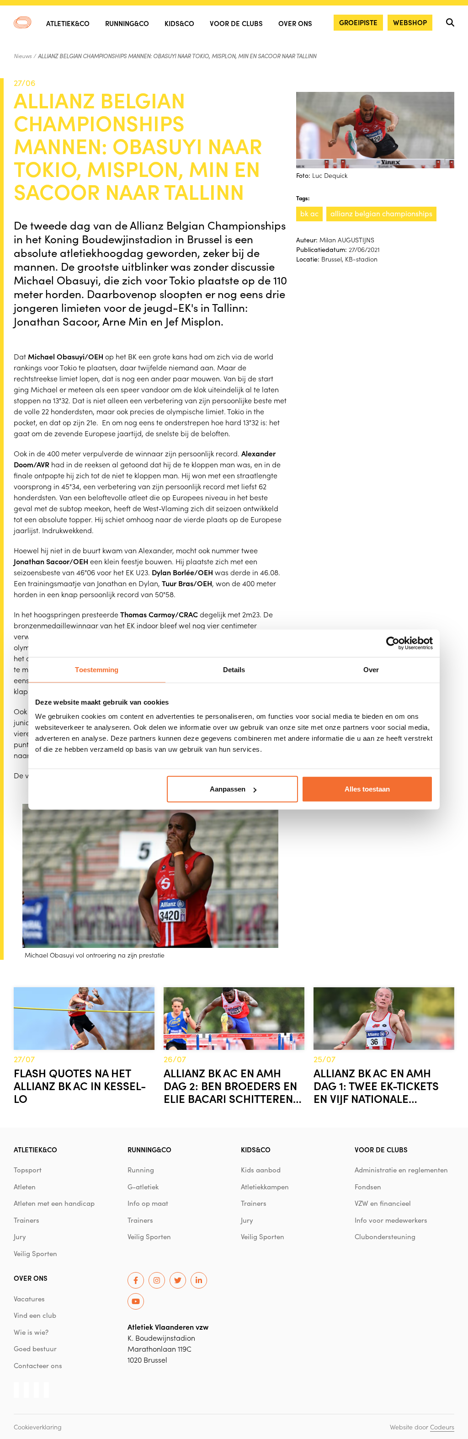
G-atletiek (143, 1186)
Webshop (410, 22)
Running (141, 1169)
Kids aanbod (261, 1169)
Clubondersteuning (385, 1236)
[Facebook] (136, 1280)
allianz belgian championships (381, 213)
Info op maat (148, 1203)
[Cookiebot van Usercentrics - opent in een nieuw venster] (393, 643)
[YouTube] (136, 1301)
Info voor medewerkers (391, 1220)
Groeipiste (358, 22)
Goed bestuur (35, 1348)
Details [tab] (234, 669)
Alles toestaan (367, 789)
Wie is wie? (31, 1332)
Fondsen (368, 1186)
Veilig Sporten (35, 1253)
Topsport (28, 1169)
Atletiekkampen (265, 1186)
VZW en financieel (383, 1203)
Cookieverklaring (38, 1426)
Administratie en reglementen (401, 1169)
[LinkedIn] (199, 1280)
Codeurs (442, 1426)
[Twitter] (178, 1280)
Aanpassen (227, 789)
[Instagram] (157, 1280)
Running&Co (127, 23)
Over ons (295, 23)
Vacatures (29, 1298)
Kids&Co (179, 23)
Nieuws (23, 55)
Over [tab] (371, 669)
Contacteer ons (38, 1365)
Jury (20, 1236)
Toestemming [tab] (96, 669)
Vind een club (35, 1315)
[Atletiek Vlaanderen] (23, 22)
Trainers (26, 1220)
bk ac (309, 213)
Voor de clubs (236, 23)
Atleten (25, 1186)
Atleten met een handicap (54, 1203)
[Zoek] (450, 22)
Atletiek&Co (68, 23)
